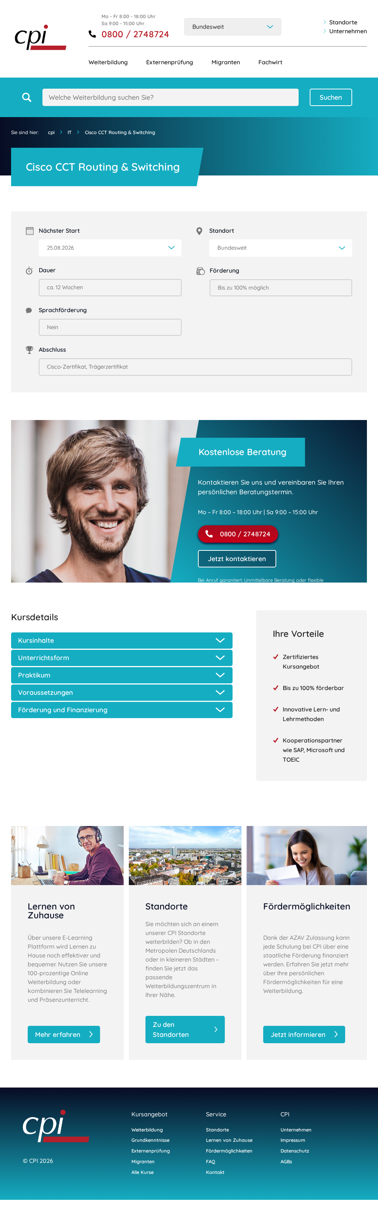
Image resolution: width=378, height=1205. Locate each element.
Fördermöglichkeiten (229, 1151)
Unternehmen (348, 31)
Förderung (224, 270)
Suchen (331, 97)
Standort (221, 230)
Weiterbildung (108, 62)
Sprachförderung (63, 310)
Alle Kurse (142, 1172)
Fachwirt (270, 62)
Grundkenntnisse (150, 1140)
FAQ (210, 1161)
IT (70, 132)
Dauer (47, 270)
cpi (51, 132)
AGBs (286, 1161)
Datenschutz (295, 1151)
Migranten (226, 62)
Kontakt (215, 1172)
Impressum (293, 1140)
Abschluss (52, 349)
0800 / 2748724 (135, 34)
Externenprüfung (169, 62)
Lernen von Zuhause (229, 1140)
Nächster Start (59, 230)
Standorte (343, 22)
